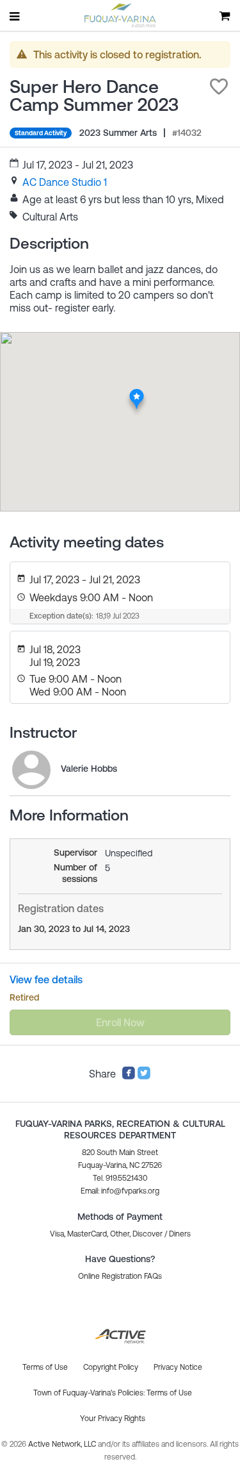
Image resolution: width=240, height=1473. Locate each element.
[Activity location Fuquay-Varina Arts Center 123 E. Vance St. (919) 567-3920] (136, 392)
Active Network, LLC (63, 1444)
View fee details (46, 979)
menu (15, 16)
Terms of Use (169, 1392)
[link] (64, 182)
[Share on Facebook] (128, 1076)
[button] (219, 87)
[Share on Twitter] (144, 1076)
